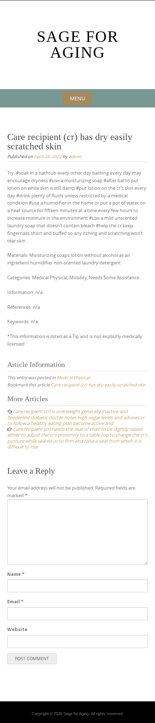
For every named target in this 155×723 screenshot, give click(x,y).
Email (15, 601)
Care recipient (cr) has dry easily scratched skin (98, 384)
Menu (77, 98)
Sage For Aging (78, 44)
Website (17, 629)
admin (74, 156)
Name (16, 574)
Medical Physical (73, 377)
